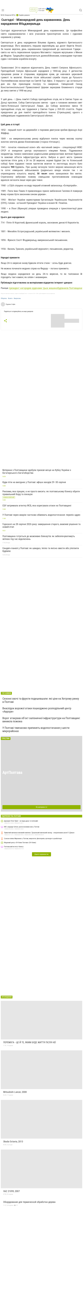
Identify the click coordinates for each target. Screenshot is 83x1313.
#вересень (17, 298)
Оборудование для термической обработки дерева (29, 1202)
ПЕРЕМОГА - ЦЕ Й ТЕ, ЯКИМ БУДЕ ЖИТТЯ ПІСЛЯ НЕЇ (29, 1042)
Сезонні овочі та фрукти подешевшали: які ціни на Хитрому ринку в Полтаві (40, 700)
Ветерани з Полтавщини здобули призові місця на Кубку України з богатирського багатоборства (36, 471)
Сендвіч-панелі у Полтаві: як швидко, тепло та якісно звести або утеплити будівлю (40, 549)
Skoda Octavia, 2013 (13, 1141)
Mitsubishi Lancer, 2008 (15, 1092)
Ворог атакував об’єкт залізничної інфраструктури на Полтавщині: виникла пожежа (41, 719)
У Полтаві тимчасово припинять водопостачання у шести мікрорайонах (35, 729)
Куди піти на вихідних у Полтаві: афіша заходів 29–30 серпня (34, 482)
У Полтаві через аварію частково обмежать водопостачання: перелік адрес (41, 514)
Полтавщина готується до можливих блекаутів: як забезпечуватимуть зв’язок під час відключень (38, 537)
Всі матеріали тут (41, 807)
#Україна (4, 298)
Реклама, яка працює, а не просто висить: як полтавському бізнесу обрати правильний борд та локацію (41, 493)
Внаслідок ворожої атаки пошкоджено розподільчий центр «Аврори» (36, 710)
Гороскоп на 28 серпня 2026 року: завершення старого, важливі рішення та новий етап (41, 525)
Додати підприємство (41, 854)
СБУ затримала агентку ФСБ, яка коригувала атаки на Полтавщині (36, 505)
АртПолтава (12, 772)
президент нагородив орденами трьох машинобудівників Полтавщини (45, 288)
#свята (10, 298)
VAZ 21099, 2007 (11, 1191)
